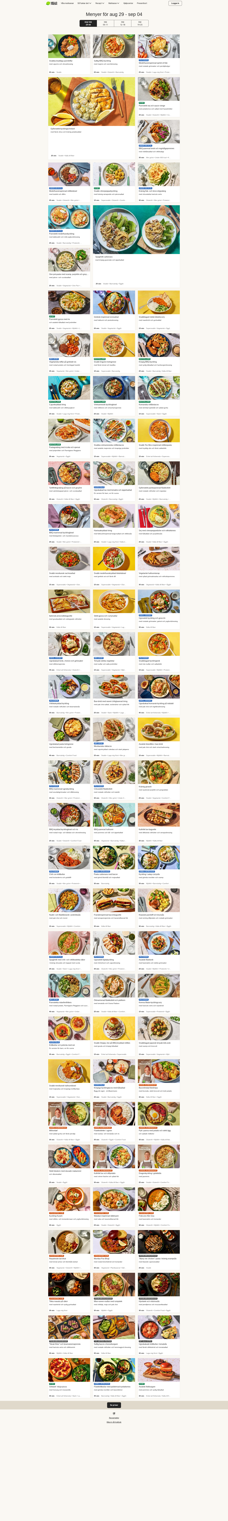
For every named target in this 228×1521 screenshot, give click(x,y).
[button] (88, 23)
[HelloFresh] (51, 3)
